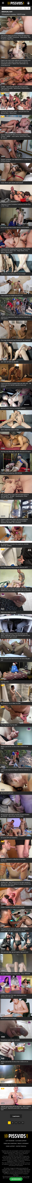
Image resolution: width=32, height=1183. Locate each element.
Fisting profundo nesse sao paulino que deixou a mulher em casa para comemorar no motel (15, 929)
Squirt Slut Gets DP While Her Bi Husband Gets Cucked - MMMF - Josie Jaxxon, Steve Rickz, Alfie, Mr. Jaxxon (15, 136)
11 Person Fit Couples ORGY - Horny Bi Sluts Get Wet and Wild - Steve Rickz (15, 112)
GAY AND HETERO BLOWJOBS (9, 362)
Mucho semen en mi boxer (8, 1018)
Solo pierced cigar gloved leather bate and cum (14, 952)
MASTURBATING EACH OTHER (10, 430)
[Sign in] (28, 3)
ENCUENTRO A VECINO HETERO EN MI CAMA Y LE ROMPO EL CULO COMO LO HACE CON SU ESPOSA (16, 589)
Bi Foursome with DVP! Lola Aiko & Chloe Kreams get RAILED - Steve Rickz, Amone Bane (15, 815)
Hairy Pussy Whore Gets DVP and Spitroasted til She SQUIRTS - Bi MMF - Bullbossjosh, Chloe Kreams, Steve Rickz (15, 496)
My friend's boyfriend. (7, 793)
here (6, 1172)
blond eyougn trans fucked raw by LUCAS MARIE (15, 227)
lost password (10, 1140)
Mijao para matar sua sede (8, 612)
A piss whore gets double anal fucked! (12, 182)
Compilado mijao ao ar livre (9, 1085)
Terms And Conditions (10, 1143)
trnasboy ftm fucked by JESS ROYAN (11, 473)
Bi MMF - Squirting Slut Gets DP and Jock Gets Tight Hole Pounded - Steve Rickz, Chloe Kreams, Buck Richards (15, 88)
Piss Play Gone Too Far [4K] (9, 725)
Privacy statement (23, 1143)
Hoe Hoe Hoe (5, 681)
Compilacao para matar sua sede (10, 1040)
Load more (16, 1116)
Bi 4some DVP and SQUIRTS (9, 837)
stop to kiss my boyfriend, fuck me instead (13, 274)
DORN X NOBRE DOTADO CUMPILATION (12, 907)
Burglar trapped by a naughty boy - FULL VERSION (15, 973)
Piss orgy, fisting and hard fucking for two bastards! (16, 340)
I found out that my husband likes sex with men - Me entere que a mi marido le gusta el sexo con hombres (16, 385)
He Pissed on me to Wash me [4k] (10, 703)
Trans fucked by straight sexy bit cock (12, 295)
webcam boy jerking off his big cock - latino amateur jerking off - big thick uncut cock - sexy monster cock (16, 1108)
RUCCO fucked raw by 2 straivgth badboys (13, 408)
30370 (19, 14)
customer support (21, 1140)
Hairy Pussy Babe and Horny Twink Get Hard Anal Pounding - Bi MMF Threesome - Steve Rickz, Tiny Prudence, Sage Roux (15, 37)
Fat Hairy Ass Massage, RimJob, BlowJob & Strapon (16, 451)
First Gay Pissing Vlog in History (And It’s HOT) (14, 567)
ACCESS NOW (16, 1179)
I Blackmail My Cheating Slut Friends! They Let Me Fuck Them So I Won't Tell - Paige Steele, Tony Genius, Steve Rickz (15, 250)
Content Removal (21, 1146)
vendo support (10, 1146)
